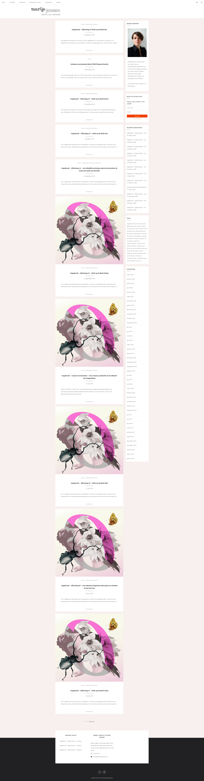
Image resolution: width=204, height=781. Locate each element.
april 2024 (130, 288)
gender (131, 233)
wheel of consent (134, 260)
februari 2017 (131, 432)
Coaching (12, 2)
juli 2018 (129, 375)
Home (3, 2)
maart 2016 (130, 454)
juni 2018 (129, 379)
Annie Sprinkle (142, 223)
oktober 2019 (131, 318)
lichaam (131, 236)
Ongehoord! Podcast (91, 24)
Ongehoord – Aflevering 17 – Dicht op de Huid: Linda (89, 691)
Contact (58, 2)
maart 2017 (130, 428)
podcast (139, 246)
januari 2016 (130, 458)
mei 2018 (129, 384)
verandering (138, 256)
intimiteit (144, 233)
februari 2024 (131, 292)
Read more (89, 50)
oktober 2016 (131, 449)
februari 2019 (131, 349)
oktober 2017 (131, 406)
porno (143, 246)
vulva (128, 260)
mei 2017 (129, 419)
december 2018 (131, 358)
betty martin (133, 226)
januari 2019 (130, 353)
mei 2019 (129, 336)
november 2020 (131, 301)
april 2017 (130, 423)
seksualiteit (135, 251)
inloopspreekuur (137, 233)
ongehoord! (136, 241)
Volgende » (92, 721)
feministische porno (140, 231)
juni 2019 (129, 331)
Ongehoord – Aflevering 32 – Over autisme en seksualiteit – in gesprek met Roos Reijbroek (137, 180)
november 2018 (131, 362)
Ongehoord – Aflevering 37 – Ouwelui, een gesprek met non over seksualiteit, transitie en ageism (137, 167)
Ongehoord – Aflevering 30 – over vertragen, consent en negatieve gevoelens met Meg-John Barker (137, 200)
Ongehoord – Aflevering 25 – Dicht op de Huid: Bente (89, 99)
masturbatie (141, 238)
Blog (83, 24)
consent (136, 228)
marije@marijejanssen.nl (100, 756)
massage (135, 238)
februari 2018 (131, 393)
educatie (129, 231)
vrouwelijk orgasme (141, 258)
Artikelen (22, 2)
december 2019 (131, 309)
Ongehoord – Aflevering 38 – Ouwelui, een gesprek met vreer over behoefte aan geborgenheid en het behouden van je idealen (137, 160)
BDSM (128, 226)
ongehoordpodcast (131, 243)
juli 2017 (129, 414)
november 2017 (131, 401)
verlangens (129, 258)
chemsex (139, 226)
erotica (133, 231)
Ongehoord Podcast (35, 2)
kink (128, 236)
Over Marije (48, 2)
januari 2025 (130, 283)
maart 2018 (130, 388)
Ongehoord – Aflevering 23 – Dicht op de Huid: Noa (89, 133)
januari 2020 (130, 305)
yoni (140, 260)
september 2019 (132, 323)
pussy (128, 248)
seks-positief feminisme (138, 248)
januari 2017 (130, 436)
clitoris (143, 226)
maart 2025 (130, 274)
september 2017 (132, 410)
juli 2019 (129, 327)
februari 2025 (131, 279)
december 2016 (131, 441)
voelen (134, 258)
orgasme (139, 243)
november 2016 (131, 445)
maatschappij (137, 236)
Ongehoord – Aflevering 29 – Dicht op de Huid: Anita (137, 207)
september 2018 (132, 366)
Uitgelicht (97, 163)
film (128, 233)
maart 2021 (130, 296)
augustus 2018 (131, 371)
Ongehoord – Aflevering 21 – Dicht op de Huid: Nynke (89, 273)
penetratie (133, 246)
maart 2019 (130, 344)
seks (131, 248)
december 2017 (131, 397)
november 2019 (131, 314)
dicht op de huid (143, 228)
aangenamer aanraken (132, 223)
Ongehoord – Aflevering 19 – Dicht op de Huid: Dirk (89, 483)
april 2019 (130, 340)
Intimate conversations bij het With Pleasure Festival (89, 64)
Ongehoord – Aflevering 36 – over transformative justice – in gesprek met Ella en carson (137, 173)
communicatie (130, 228)
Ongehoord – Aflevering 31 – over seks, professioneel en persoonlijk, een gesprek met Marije (137, 194)
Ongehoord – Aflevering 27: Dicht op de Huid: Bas (89, 29)
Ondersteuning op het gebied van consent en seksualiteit (137, 187)
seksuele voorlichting (137, 253)
